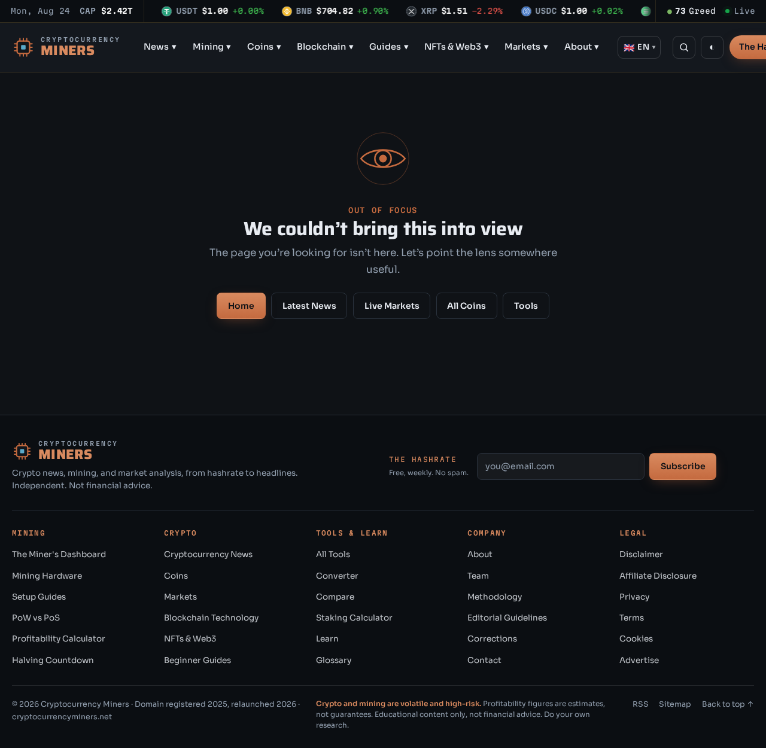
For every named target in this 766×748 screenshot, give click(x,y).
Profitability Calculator (58, 639)
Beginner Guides (197, 660)
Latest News (309, 305)
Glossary (333, 660)
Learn (327, 639)
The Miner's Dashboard (59, 554)
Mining (212, 46)
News (160, 46)
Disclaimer (641, 554)
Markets (526, 46)
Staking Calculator (354, 618)
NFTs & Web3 (456, 46)
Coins (264, 46)
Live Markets (392, 305)
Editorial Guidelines (507, 618)
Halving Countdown (53, 660)
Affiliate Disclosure (658, 576)
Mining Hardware (47, 576)
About (582, 46)
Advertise (639, 660)
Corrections (492, 639)
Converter (337, 576)
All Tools (333, 554)
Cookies (636, 639)
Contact (484, 660)
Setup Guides (39, 597)
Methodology (494, 597)
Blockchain (325, 46)
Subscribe (683, 466)
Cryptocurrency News (208, 554)
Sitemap (675, 704)
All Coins (466, 305)
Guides (389, 46)
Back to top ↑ (728, 704)
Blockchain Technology (211, 618)
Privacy (634, 597)
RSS (641, 704)
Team (478, 576)
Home (241, 305)
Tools (526, 305)
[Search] (684, 47)
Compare (335, 597)
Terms (631, 618)
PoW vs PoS (36, 618)
